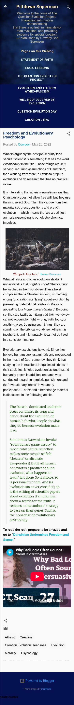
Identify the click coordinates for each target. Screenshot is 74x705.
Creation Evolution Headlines (25, 645)
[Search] (68, 8)
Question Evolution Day (37, 111)
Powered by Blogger (39, 680)
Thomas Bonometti (50, 274)
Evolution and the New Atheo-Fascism (37, 89)
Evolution (58, 645)
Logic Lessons (37, 68)
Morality (10, 653)
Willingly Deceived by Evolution (37, 101)
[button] (68, 134)
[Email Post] (5, 629)
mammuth (46, 689)
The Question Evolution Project (37, 77)
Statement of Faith (37, 59)
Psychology (29, 653)
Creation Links (37, 120)
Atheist (10, 637)
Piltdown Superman (37, 6)
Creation (26, 637)
